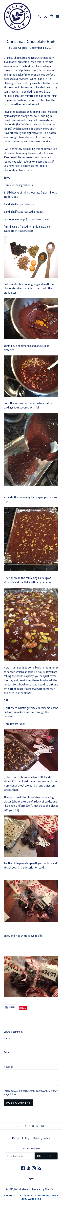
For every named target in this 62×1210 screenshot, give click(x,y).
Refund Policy (20, 1138)
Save (24, 1008)
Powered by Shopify (42, 1189)
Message (8, 1066)
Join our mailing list (31, 1148)
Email (7, 1052)
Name (7, 1038)
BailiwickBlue (21, 1189)
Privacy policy (41, 1138)
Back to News (33, 1126)
